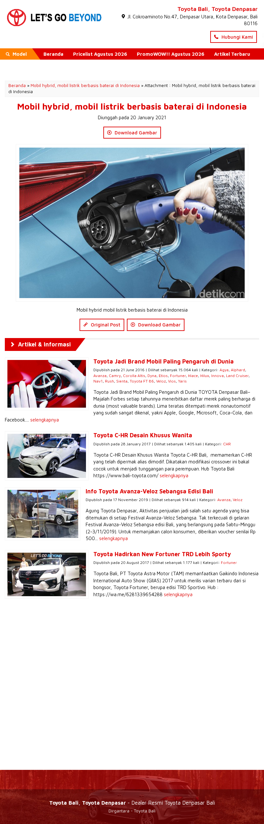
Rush (109, 381)
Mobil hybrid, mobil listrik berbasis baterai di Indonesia (85, 85)
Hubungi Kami (236, 37)
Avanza (100, 375)
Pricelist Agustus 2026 (100, 54)
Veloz (161, 381)
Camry (115, 375)
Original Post (105, 324)
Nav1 (98, 381)
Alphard (238, 369)
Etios (163, 375)
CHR (227, 443)
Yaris (182, 381)
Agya (224, 369)
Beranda (53, 54)
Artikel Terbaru (232, 54)
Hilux (204, 375)
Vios (172, 381)
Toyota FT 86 (142, 381)
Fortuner (178, 375)
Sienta (121, 381)
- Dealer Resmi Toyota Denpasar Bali (132, 803)
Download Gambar (135, 132)
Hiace (193, 375)
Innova (217, 375)
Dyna (151, 375)
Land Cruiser (237, 375)
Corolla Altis (134, 375)
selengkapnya (44, 419)
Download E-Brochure (69, 65)
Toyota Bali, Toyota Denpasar (217, 8)
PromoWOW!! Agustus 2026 (170, 54)
